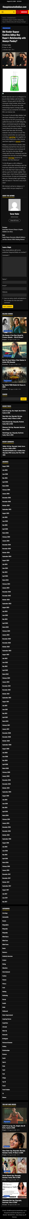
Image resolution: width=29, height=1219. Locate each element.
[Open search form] (14, 12)
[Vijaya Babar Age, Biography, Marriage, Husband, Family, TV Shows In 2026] (14, 1140)
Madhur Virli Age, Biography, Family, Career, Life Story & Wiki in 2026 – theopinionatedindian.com (14, 448)
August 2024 (5, 560)
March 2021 (5, 721)
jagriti (5, 1130)
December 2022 (6, 639)
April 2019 (5, 811)
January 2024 (5, 588)
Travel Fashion (6, 1090)
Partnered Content (7, 1042)
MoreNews (19, 1215)
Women (4, 1097)
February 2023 (6, 631)
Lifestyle (4, 1027)
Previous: (12, 229)
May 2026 (4, 478)
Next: (13, 237)
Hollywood (5, 1011)
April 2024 (5, 576)
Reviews (4, 1054)
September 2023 (6, 603)
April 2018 (5, 858)
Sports (4, 1062)
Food (3, 988)
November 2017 (6, 878)
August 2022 (5, 654)
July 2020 (4, 753)
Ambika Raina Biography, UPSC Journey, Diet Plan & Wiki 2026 (14, 453)
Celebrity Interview (7, 956)
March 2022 (5, 674)
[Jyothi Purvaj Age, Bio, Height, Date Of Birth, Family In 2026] (14, 1116)
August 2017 (5, 890)
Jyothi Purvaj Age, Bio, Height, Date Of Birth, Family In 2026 (13, 1127)
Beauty (4, 921)
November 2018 (6, 831)
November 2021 (6, 690)
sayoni (5, 339)
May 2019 (4, 807)
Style (3, 1066)
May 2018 (4, 855)
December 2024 (6, 545)
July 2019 (4, 800)
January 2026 (5, 494)
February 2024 (6, 584)
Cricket (4, 960)
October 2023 (6, 600)
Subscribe (24, 12)
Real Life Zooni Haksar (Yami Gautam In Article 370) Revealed (14, 361)
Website (4, 292)
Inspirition (5, 1023)
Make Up (4, 1031)
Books (4, 948)
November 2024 (6, 549)
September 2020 (6, 745)
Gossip (4, 999)
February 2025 (6, 537)
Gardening (5, 995)
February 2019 (6, 819)
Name (4, 279)
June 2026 (5, 474)
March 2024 (5, 580)
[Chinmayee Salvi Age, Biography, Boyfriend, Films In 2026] (14, 1190)
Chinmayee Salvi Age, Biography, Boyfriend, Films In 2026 (12, 1201)
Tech (3, 1074)
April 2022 (5, 670)
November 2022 (6, 643)
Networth (4, 1035)
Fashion (4, 976)
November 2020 (6, 737)
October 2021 (5, 694)
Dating (4, 964)
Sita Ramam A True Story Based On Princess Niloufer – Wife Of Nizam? (12, 336)
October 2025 (6, 505)
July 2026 (4, 470)
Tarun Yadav (7, 45)
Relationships (6, 1050)
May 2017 (4, 902)
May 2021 (4, 713)
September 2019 (6, 792)
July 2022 (4, 658)
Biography (5, 929)
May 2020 (4, 760)
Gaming (4, 991)
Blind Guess (5, 937)
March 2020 (5, 768)
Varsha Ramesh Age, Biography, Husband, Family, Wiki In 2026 (11, 1176)
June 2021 (5, 709)
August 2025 (5, 513)
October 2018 (5, 835)
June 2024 (5, 568)
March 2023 (5, 627)
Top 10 (4, 1082)
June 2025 (5, 521)
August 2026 (5, 466)
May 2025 (4, 525)
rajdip (5, 1155)
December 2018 (6, 827)
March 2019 (5, 815)
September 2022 (6, 651)
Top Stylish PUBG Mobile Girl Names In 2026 (13, 386)
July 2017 (4, 894)
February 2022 (6, 678)
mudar (5, 1204)
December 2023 (6, 592)
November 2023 (6, 596)
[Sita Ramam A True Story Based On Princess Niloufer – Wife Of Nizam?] (14, 325)
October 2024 (6, 552)
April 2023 (5, 623)
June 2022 (5, 662)
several (18, 141)
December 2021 (6, 686)
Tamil (3, 1070)
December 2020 (6, 733)
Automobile (5, 917)
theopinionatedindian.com (14, 6)
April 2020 (5, 764)
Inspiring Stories (6, 1019)
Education (4, 968)
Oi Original (5, 1039)
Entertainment (6, 28)
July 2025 (4, 517)
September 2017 (6, 886)
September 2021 (6, 698)
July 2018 (4, 847)
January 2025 (5, 541)
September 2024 (6, 556)
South (3, 1058)
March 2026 (5, 486)
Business (4, 952)
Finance (4, 980)
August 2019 (5, 796)
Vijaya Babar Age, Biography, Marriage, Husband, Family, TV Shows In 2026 (13, 1152)
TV (3, 1093)
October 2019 (6, 788)
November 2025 (6, 501)
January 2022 (5, 682)
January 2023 (5, 635)
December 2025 (6, 498)
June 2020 (5, 756)
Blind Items (5, 944)
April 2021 (5, 717)
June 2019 (5, 804)
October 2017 (5, 882)
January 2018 (5, 870)
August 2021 (5, 701)
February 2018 (6, 866)
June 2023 (5, 615)
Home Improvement (7, 1015)
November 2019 (6, 784)
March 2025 (5, 533)
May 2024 (4, 572)
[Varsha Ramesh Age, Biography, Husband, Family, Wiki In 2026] (14, 1165)
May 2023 (4, 619)
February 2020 (6, 772)
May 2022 (4, 666)
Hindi (3, 1007)
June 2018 (5, 851)
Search (4, 394)
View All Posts (14, 220)
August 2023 (5, 607)
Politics (4, 1046)
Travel (3, 1086)
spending (12, 137)
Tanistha (6, 364)
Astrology (4, 913)
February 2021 (6, 725)
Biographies (5, 925)
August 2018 (5, 843)
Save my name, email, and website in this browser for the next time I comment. (15, 300)
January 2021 (5, 729)
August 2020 (5, 749)
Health (4, 1003)
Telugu (4, 1078)
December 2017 (6, 874)
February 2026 (6, 490)
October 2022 (6, 647)
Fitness (4, 984)
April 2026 (5, 482)
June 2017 (5, 898)
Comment (6, 255)
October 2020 (6, 741)
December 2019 (6, 780)
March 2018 (5, 862)
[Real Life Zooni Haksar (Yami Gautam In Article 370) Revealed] (14, 350)
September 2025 (6, 509)
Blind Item (5, 940)
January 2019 (5, 823)
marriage (11, 158)
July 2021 (4, 705)
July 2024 (4, 564)
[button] (2, 12)
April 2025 (5, 529)
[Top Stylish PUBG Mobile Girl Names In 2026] (14, 375)
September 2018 (6, 839)
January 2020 (5, 776)
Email (4, 285)
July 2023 (4, 611)
